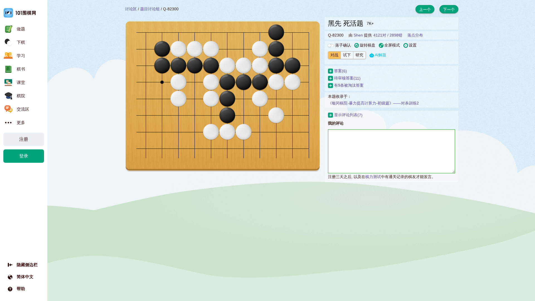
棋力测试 (373, 176)
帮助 (21, 288)
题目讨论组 (150, 9)
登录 (23, 156)
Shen (358, 35)
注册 (23, 139)
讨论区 (131, 9)
